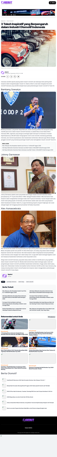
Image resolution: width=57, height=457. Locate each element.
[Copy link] (14, 76)
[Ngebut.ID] (28, 420)
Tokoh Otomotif (10, 20)
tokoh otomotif (29, 281)
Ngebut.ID (3, 20)
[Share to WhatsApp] (18, 76)
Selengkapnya (51, 316)
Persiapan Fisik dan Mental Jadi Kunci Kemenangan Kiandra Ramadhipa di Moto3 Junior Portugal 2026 (42, 297)
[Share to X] (11, 76)
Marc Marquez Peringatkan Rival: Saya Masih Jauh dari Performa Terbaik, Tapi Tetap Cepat (42, 309)
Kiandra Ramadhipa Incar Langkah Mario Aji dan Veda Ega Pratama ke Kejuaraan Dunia (14, 309)
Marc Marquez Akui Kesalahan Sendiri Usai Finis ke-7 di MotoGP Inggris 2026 (21, 145)
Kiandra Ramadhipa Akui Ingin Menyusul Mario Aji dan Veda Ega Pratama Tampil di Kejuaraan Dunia (42, 303)
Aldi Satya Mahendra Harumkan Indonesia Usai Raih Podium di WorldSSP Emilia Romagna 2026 (26, 147)
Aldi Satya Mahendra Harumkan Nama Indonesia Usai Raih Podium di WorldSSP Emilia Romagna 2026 (27, 150)
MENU (53, 2)
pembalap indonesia (11, 281)
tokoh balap (21, 281)
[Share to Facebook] (7, 76)
